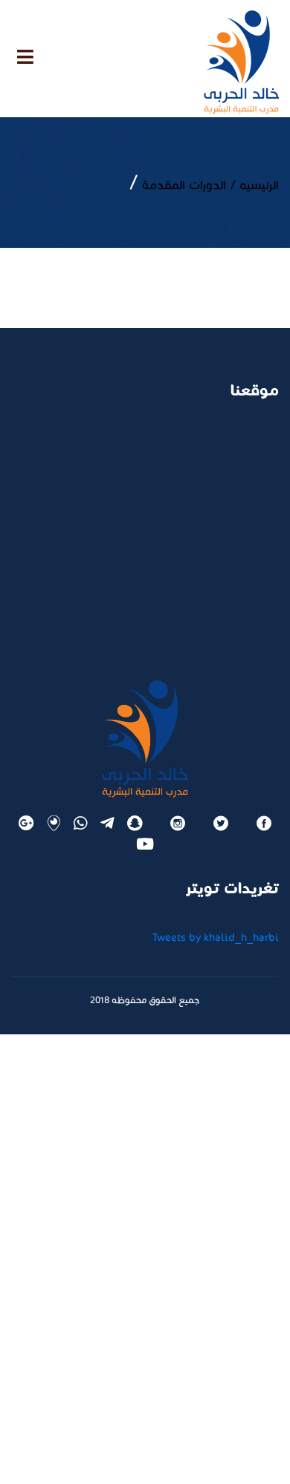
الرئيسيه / (252, 185)
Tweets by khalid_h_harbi (215, 937)
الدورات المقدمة (182, 185)
